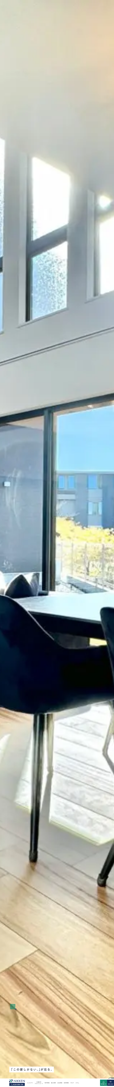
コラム (77, 1083)
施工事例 (53, 1083)
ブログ (72, 1083)
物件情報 (47, 1083)
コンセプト (30, 1083)
